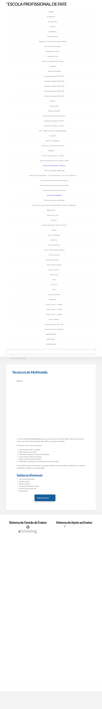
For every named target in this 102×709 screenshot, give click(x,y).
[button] (93, 4)
